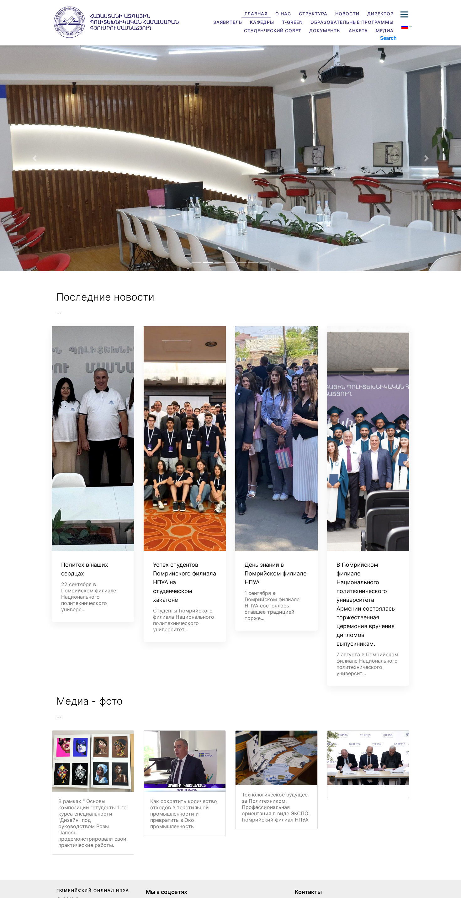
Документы (325, 30)
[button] (34, 158)
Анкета (358, 30)
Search (388, 38)
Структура (313, 13)
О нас (283, 13)
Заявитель (227, 22)
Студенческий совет (272, 30)
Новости (347, 13)
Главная (256, 13)
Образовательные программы (352, 22)
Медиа (385, 30)
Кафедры (262, 22)
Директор (380, 13)
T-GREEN (292, 22)
